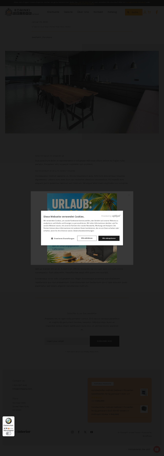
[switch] (8, 433)
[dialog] (82, 228)
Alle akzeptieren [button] (109, 238)
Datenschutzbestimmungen (83, 231)
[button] (63, 238)
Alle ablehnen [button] (87, 238)
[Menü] (12, 417)
